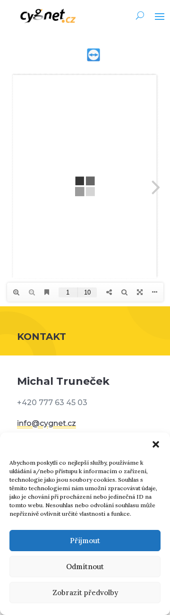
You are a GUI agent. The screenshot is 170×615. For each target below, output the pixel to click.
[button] (156, 444)
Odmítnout (85, 566)
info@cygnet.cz (46, 423)
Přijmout (85, 540)
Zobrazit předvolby (85, 592)
